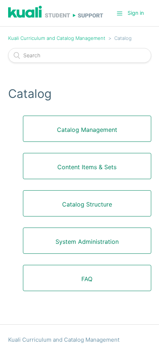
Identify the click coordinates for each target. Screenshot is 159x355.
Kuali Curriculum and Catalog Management (56, 38)
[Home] (56, 16)
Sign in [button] (136, 13)
